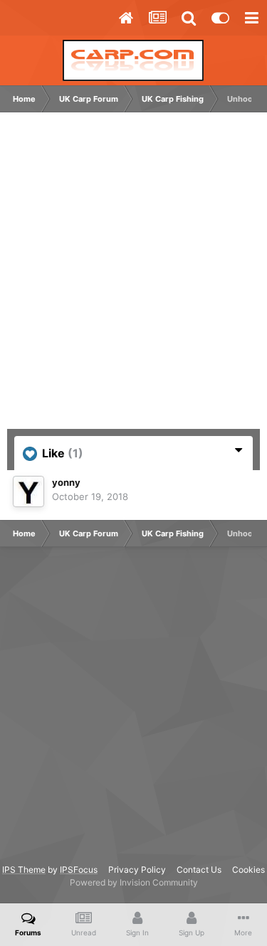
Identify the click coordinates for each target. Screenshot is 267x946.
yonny (66, 482)
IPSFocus (79, 869)
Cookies (248, 869)
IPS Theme (24, 869)
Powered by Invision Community (134, 882)
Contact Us (199, 869)
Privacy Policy (137, 869)
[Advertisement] (133, 277)
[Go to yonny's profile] (28, 491)
